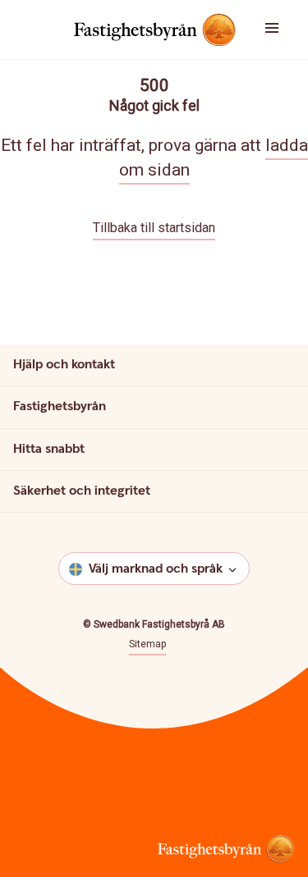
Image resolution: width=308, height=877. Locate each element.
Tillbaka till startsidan (154, 227)
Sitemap (147, 644)
